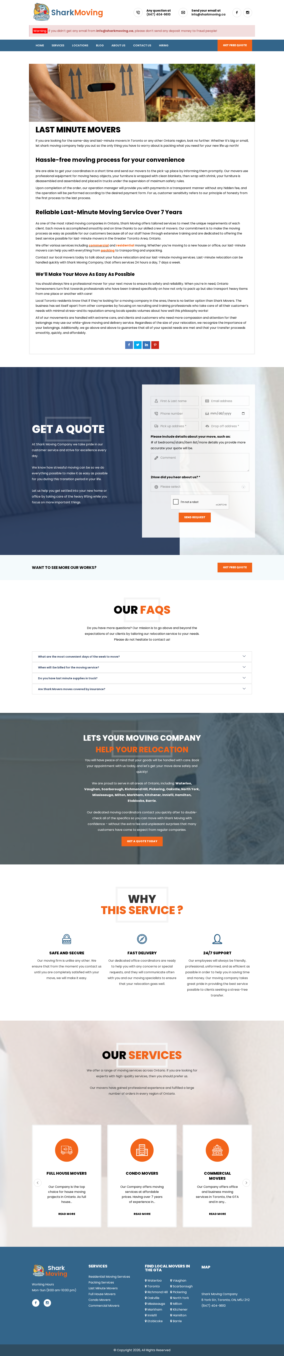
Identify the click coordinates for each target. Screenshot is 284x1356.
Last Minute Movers (103, 1288)
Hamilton (183, 795)
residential (125, 245)
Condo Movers (217, 1173)
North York (190, 789)
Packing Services (67, 1173)
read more (66, 1214)
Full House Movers (142, 1173)
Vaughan (92, 789)
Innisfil (167, 795)
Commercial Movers (103, 1305)
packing (108, 250)
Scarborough (112, 789)
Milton (120, 795)
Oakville (173, 789)
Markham (135, 795)
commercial (99, 245)
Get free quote (235, 45)
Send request (194, 517)
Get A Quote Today (142, 841)
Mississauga (102, 795)
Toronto (153, 1286)
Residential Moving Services (109, 1276)
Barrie (151, 801)
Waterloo (154, 1280)
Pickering (157, 789)
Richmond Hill (136, 789)
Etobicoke (136, 801)
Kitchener (153, 795)
